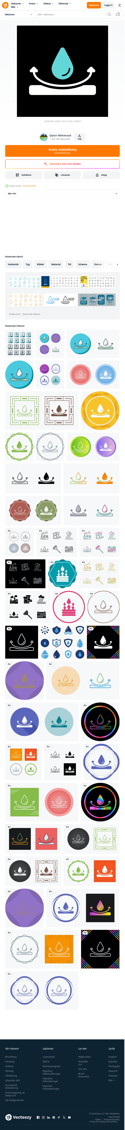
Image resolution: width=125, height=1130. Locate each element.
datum (98, 264)
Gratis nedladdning (62, 151)
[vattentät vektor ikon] (50, 344)
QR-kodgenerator (14, 1100)
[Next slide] (112, 264)
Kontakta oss (81, 1063)
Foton (32, 3)
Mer (13, 6)
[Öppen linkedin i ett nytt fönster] (48, 1117)
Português (111, 1066)
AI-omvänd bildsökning (11, 1086)
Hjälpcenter (83, 1056)
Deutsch (110, 1070)
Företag (9, 1070)
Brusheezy (11, 1056)
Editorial (63, 3)
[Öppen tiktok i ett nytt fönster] (59, 1117)
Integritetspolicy (109, 1119)
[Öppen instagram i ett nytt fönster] (43, 1117)
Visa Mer (28, 309)
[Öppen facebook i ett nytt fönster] (38, 1117)
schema (82, 264)
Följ (79, 139)
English (110, 1056)
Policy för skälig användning (101, 1121)
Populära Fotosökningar (49, 1080)
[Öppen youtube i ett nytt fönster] (69, 1117)
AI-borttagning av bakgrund (15, 1094)
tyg (28, 264)
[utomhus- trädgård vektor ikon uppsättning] (57, 542)
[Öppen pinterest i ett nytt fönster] (53, 1117)
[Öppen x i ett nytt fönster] (64, 1117)
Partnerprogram (51, 1066)
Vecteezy (10, 1061)
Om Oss (81, 1069)
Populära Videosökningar (50, 1087)
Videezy (9, 1066)
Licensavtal (48, 1056)
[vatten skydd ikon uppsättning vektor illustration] (62, 642)
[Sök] (109, 14)
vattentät (13, 264)
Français (110, 1075)
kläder (40, 264)
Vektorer (16, 3)
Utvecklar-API (12, 1080)
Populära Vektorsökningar (51, 1072)
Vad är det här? (29, 186)
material (56, 264)
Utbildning (11, 1075)
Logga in (108, 5)
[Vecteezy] (5, 5)
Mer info (12, 193)
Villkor (96, 1119)
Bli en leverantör (82, 1075)
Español (110, 1061)
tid (69, 264)
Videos (47, 3)
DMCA (45, 1061)
